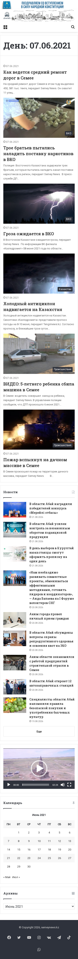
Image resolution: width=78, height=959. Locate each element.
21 (8, 858)
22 (18, 858)
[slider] (35, 785)
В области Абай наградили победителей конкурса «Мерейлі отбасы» (50, 508)
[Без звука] (63, 785)
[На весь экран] (69, 785)
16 (28, 849)
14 (8, 849)
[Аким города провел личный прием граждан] (14, 620)
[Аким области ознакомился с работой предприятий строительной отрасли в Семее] (14, 662)
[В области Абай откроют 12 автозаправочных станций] (14, 686)
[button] (39, 768)
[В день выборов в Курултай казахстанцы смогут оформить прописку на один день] (14, 554)
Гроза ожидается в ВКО (28, 233)
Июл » (16, 877)
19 (59, 849)
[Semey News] (39, 16)
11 (49, 841)
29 (18, 866)
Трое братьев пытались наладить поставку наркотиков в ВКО (38, 153)
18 (49, 849)
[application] (39, 768)
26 (59, 858)
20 (69, 849)
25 (49, 858)
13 (69, 841)
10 (39, 841)
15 (18, 849)
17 (39, 849)
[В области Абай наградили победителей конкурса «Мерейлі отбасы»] (14, 509)
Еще (39, 731)
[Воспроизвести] (9, 785)
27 (69, 858)
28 (8, 866)
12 (59, 841)
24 (39, 858)
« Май (6, 877)
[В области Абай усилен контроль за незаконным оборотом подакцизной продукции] (14, 529)
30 (28, 866)
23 (28, 858)
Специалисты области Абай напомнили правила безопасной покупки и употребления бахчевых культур (52, 708)
